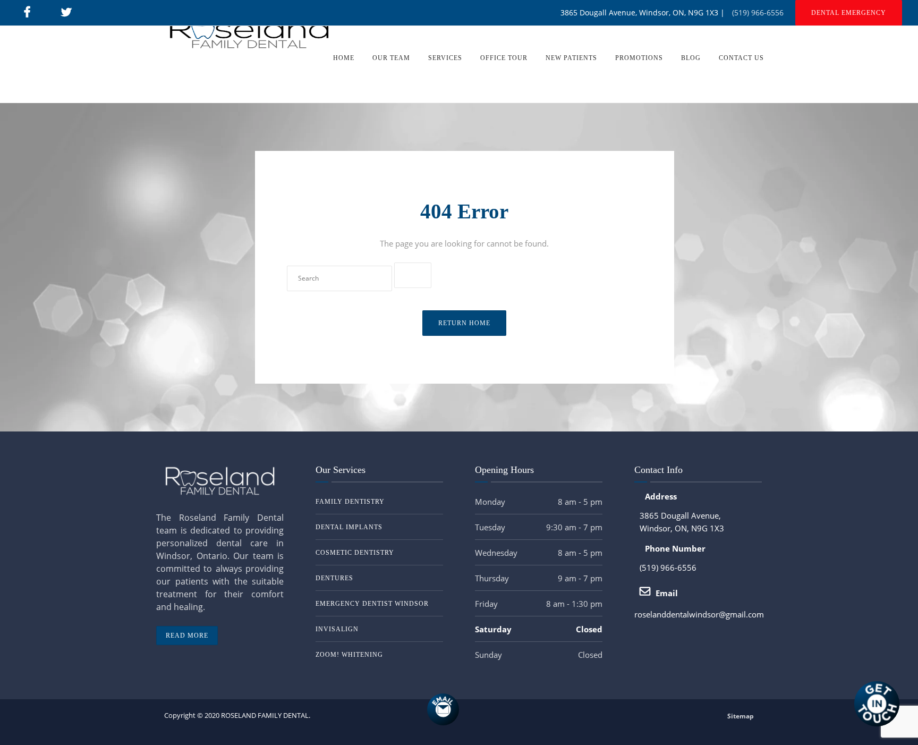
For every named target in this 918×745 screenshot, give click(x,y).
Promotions (639, 58)
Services (445, 58)
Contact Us (741, 58)
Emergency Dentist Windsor (372, 603)
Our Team (391, 58)
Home (343, 58)
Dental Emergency (848, 12)
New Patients (571, 58)
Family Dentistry (350, 501)
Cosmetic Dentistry (355, 552)
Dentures (334, 578)
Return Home (464, 323)
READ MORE (187, 635)
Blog (691, 58)
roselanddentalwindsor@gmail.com (699, 614)
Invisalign (337, 629)
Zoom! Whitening (349, 654)
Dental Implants (349, 527)
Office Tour (504, 58)
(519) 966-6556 (758, 12)
